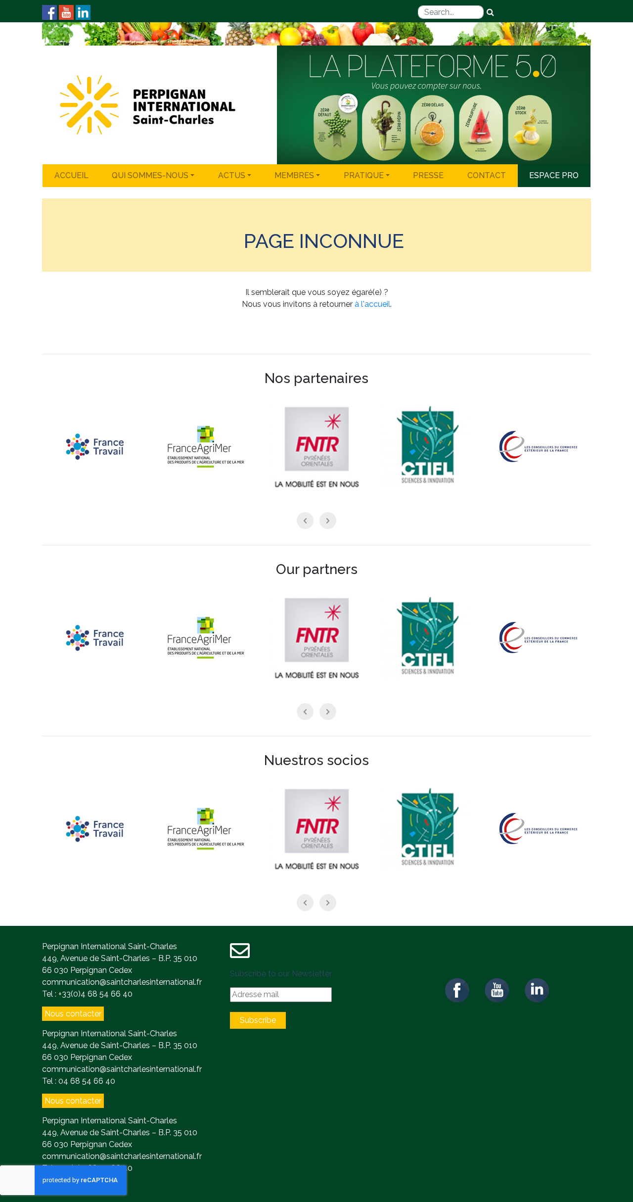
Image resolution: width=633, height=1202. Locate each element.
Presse (428, 175)
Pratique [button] (364, 175)
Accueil (71, 175)
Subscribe (258, 1020)
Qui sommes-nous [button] (150, 175)
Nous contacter (73, 1013)
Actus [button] (231, 175)
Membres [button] (294, 175)
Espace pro (554, 175)
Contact (486, 175)
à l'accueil (372, 304)
